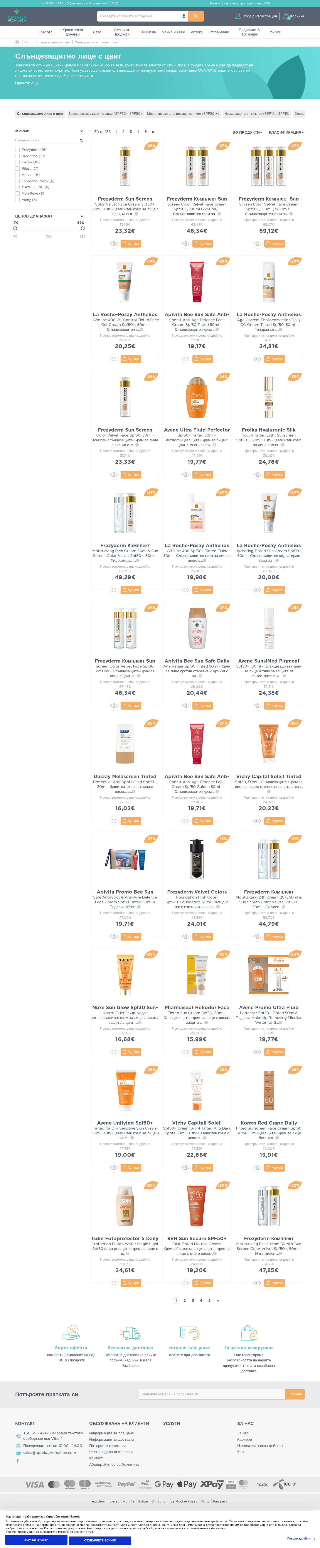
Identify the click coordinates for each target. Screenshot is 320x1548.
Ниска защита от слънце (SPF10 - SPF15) (256, 113)
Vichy (205, 1501)
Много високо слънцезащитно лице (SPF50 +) (183, 113)
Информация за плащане (111, 1433)
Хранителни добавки (72, 32)
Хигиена (149, 32)
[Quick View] (114, 244)
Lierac (114, 1501)
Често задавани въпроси (111, 1452)
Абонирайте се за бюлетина (114, 1464)
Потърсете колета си (107, 1446)
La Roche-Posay (184, 1501)
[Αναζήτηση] (196, 16)
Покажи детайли (298, 1538)
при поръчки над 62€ (240, 3)
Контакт (96, 1458)
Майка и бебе (173, 32)
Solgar (143, 1501)
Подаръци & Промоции (249, 32)
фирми (275, 32)
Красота (46, 32)
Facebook (17, 1461)
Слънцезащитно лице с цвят (40, 113)
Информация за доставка (111, 1439)
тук (90, 1532)
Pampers (220, 1501)
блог (241, 1452)
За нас (243, 1433)
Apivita (129, 1501)
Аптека (197, 32)
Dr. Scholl (159, 1501)
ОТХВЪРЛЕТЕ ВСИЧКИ (100, 1540)
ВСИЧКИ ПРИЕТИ (36, 1539)
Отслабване (219, 32)
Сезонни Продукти (121, 32)
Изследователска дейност (260, 1446)
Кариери (244, 1439)
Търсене (295, 1394)
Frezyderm (97, 1501)
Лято (97, 32)
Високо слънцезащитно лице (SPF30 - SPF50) (105, 113)
